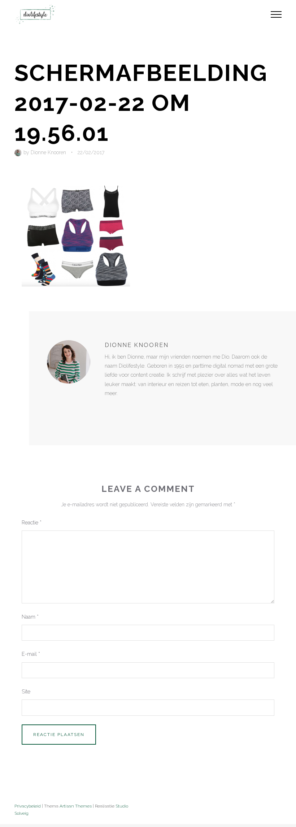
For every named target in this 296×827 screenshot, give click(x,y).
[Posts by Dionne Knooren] (18, 152)
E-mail (31, 654)
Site (26, 691)
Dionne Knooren (48, 152)
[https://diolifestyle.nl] (110, 408)
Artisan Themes (76, 806)
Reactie (32, 522)
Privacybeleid (27, 806)
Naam (30, 617)
